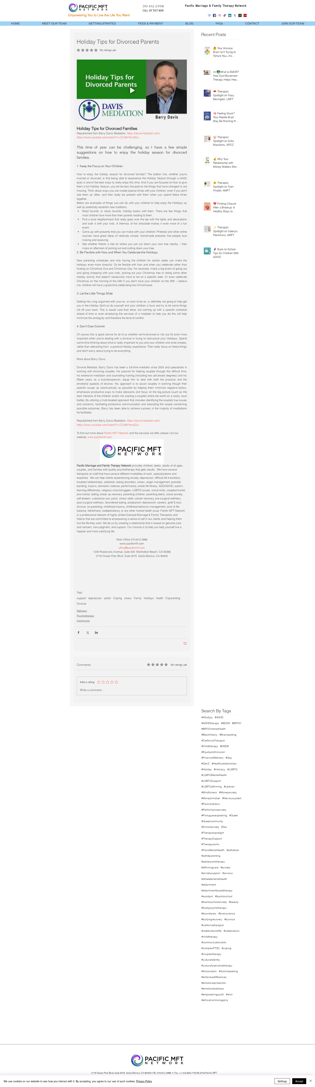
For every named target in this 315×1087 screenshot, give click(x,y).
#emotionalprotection (213, 983)
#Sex (224, 827)
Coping (117, 598)
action (107, 598)
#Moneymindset (210, 798)
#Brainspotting (227, 734)
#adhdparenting (210, 855)
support (81, 598)
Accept (299, 1081)
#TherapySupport (211, 838)
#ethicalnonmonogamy (214, 1000)
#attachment (208, 884)
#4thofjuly (207, 717)
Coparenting (172, 598)
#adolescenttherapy (213, 861)
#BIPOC (236, 723)
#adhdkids (233, 850)
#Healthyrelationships (224, 763)
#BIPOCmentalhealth (213, 728)
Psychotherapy (85, 615)
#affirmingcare (209, 867)
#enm (229, 994)
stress (128, 598)
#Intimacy (219, 769)
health (159, 598)
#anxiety (225, 867)
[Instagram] (219, 15)
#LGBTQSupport (211, 781)
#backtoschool (223, 896)
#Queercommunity (212, 821)
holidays (149, 598)
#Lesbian (229, 786)
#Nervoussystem (232, 798)
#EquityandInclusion (213, 752)
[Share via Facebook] (78, 632)
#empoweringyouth (212, 994)
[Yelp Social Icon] (245, 15)
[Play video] (132, 91)
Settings (282, 1081)
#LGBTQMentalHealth (214, 775)
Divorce (81, 603)
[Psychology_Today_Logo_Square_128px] (209, 15)
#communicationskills (213, 942)
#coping (226, 948)
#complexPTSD (210, 948)
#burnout (229, 919)
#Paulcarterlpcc (210, 804)
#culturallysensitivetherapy (216, 965)
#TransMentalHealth (212, 850)
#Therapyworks (210, 844)
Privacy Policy (144, 1081)
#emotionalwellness (212, 988)
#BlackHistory (209, 734)
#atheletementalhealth (214, 879)
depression (95, 598)
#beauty (233, 902)
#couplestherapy (211, 954)
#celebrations (232, 930)
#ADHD (219, 717)
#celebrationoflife (211, 930)
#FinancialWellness (212, 757)
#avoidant (207, 896)
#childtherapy (209, 936)
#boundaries (208, 913)
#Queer (233, 815)
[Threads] (240, 15)
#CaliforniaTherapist (213, 740)
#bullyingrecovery (211, 919)
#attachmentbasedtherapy (216, 890)
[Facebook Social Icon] (214, 15)
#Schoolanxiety (210, 827)
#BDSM (225, 723)
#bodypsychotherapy (213, 907)
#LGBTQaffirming (211, 786)
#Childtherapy (209, 746)
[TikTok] (224, 15)
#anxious (227, 873)
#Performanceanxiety (213, 809)
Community (83, 620)
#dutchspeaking (228, 971)
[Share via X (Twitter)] (87, 632)
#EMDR (224, 746)
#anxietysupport (210, 873)
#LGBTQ (232, 769)
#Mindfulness (209, 792)
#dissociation (209, 971)
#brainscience (226, 913)
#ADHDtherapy (210, 723)
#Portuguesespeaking (214, 815)
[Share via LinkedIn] (96, 632)
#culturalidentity (210, 959)
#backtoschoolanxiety (214, 902)
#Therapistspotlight (212, 832)
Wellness (82, 610)
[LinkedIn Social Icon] (229, 15)
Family (138, 598)
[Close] (310, 1081)
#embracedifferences (214, 977)
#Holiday (206, 769)
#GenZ (205, 763)
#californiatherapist (212, 925)
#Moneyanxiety (228, 792)
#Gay (229, 757)
